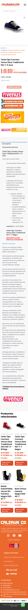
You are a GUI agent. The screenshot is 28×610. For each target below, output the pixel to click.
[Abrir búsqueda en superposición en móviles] (14, 10)
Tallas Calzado (6, 77)
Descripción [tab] (6, 144)
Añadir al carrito (14, 87)
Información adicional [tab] (10, 147)
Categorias (4, 54)
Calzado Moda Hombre (15, 52)
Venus (14, 54)
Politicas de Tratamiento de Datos (14, 557)
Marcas (10, 54)
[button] (25, 4)
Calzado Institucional (13, 50)
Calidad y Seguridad (14, 540)
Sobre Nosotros (8, 561)
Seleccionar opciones (6, 463)
